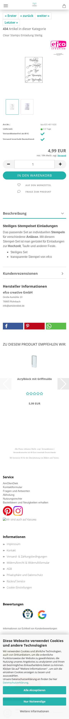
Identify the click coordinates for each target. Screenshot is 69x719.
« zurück (26, 16)
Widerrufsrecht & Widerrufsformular (28, 562)
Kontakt (11, 550)
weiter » (43, 16)
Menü (6, 6)
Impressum (13, 544)
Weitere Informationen (34, 711)
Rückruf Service (16, 581)
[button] (8, 164)
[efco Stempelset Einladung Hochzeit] (34, 69)
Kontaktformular (12, 487)
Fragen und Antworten (16, 490)
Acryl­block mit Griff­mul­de (34, 379)
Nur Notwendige (34, 701)
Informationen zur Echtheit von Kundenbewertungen (30, 628)
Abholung (8, 494)
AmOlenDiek (10, 483)
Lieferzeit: (8, 128)
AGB (9, 569)
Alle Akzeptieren (34, 690)
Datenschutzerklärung (15, 682)
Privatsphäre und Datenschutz (25, 575)
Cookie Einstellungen (19, 587)
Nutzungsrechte (12, 498)
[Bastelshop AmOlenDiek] (34, 5)
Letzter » (11, 22)
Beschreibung (14, 213)
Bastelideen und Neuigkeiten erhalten (25, 502)
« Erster (10, 16)
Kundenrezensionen (20, 273)
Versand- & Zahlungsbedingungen (27, 556)
